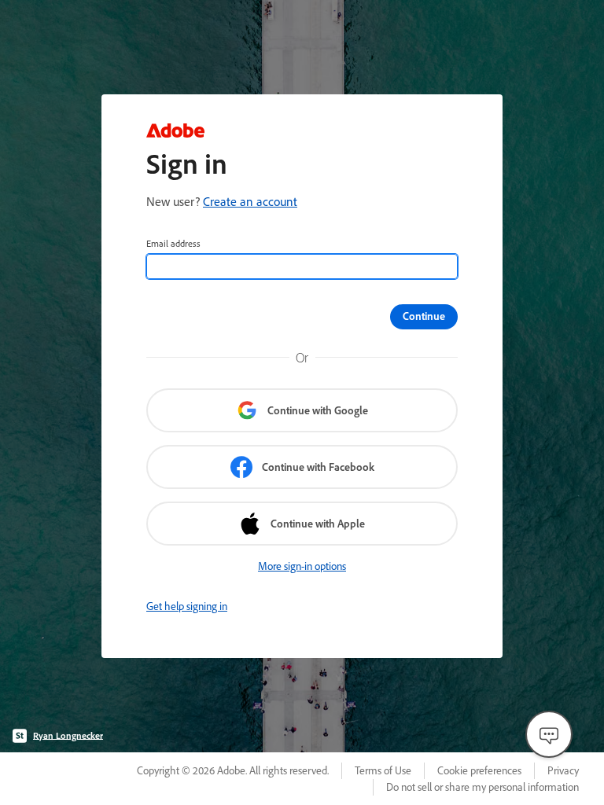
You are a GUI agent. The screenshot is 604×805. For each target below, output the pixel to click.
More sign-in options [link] (302, 566)
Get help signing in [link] (186, 606)
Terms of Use (383, 770)
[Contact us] (549, 734)
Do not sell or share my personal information (482, 787)
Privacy (563, 770)
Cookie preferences (479, 770)
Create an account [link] (250, 201)
